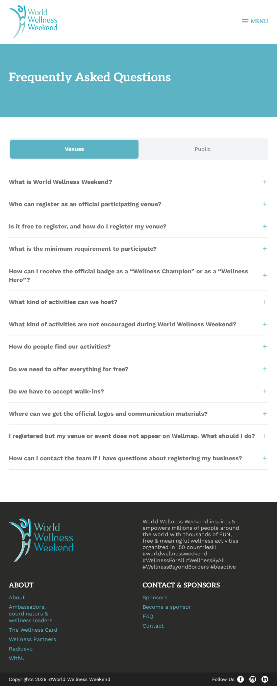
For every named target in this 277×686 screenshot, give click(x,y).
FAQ (148, 616)
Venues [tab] (74, 149)
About (17, 597)
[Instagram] (252, 679)
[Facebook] (240, 679)
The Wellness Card (33, 630)
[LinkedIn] (264, 679)
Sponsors (155, 597)
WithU (17, 658)
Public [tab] (203, 149)
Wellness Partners (32, 639)
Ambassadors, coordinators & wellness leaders (30, 614)
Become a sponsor (167, 607)
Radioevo (21, 649)
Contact (153, 626)
